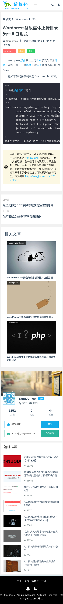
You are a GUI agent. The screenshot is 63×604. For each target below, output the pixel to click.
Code (11, 243)
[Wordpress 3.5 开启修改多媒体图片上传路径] (31, 257)
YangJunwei (31, 157)
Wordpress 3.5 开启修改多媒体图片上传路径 (30, 277)
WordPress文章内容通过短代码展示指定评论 (30, 317)
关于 (19, 581)
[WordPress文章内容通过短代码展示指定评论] (31, 297)
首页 (8, 19)
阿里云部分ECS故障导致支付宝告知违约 (28, 205)
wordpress (9, 51)
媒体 (21, 51)
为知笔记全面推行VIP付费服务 (22, 216)
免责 (26, 581)
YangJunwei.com (25, 594)
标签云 (35, 581)
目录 (31, 51)
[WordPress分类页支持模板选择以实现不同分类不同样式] (31, 336)
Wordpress (22, 19)
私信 (35, 402)
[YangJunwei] (15, 5)
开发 (43, 581)
